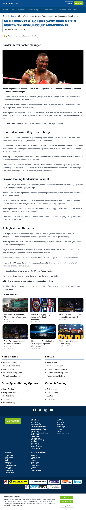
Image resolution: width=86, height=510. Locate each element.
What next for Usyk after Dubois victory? (68, 342)
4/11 (15, 263)
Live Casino (51, 396)
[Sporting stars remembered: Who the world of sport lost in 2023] (15, 305)
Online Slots (51, 399)
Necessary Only (66, 501)
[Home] (4, 16)
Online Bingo (52, 389)
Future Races (8, 369)
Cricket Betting (9, 402)
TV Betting (7, 399)
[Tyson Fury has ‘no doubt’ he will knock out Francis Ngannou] (15, 331)
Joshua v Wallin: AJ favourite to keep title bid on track (70, 315)
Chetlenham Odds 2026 (12, 362)
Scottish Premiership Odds (57, 372)
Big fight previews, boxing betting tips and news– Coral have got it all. (30, 276)
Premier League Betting (56, 366)
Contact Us (13, 421)
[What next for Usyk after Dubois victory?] (70, 331)
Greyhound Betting (11, 392)
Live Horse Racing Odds (12, 372)
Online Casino (52, 392)
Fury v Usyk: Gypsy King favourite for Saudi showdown (40, 317)
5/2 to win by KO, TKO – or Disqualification (36, 271)
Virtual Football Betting (56, 376)
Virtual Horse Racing (11, 376)
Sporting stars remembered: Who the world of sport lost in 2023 (15, 317)
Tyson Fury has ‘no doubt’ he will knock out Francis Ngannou (15, 343)
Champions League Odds (57, 369)
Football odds (52, 362)
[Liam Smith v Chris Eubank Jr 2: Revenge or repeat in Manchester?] (43, 331)
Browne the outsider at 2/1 (39, 263)
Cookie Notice (20, 503)
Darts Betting (8, 396)
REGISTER (78, 3)
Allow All (66, 497)
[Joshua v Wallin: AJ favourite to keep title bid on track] (70, 305)
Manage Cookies (67, 506)
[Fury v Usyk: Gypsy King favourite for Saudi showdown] (43, 305)
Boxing (11, 16)
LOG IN (69, 3)
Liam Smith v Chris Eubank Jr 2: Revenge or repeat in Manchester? (42, 343)
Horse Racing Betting (11, 366)
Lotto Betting (8, 389)
